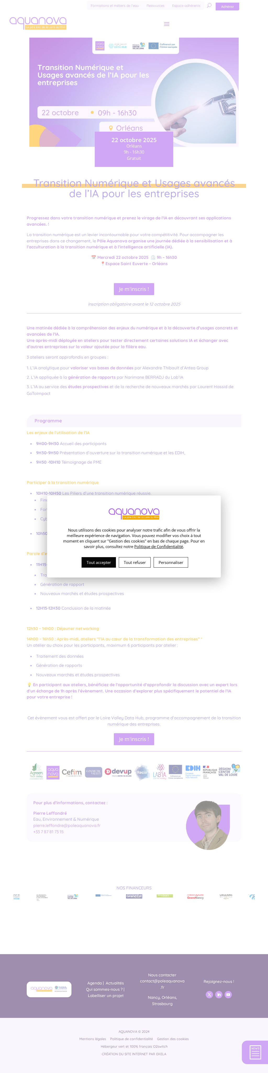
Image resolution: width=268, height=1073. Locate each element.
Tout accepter (99, 562)
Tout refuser (135, 562)
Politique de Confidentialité (158, 546)
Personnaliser (171, 562)
